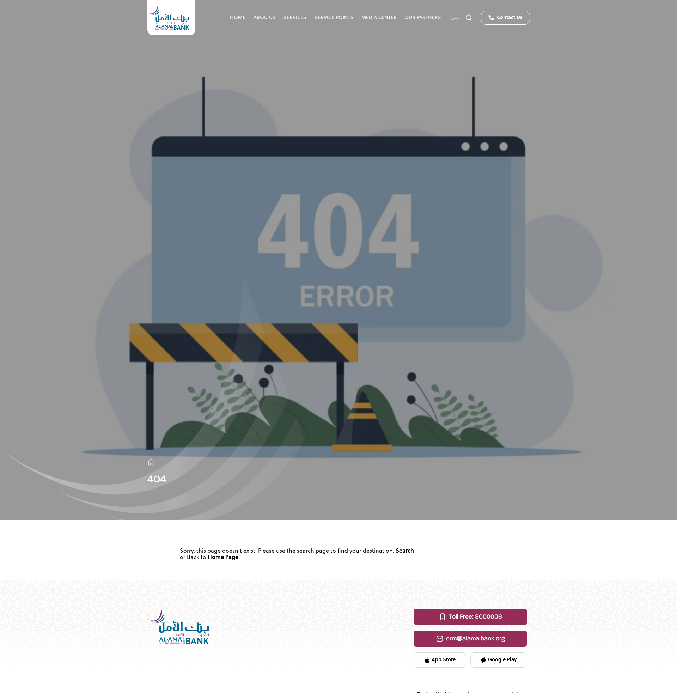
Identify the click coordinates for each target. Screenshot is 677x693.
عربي (455, 18)
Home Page (223, 557)
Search (405, 551)
